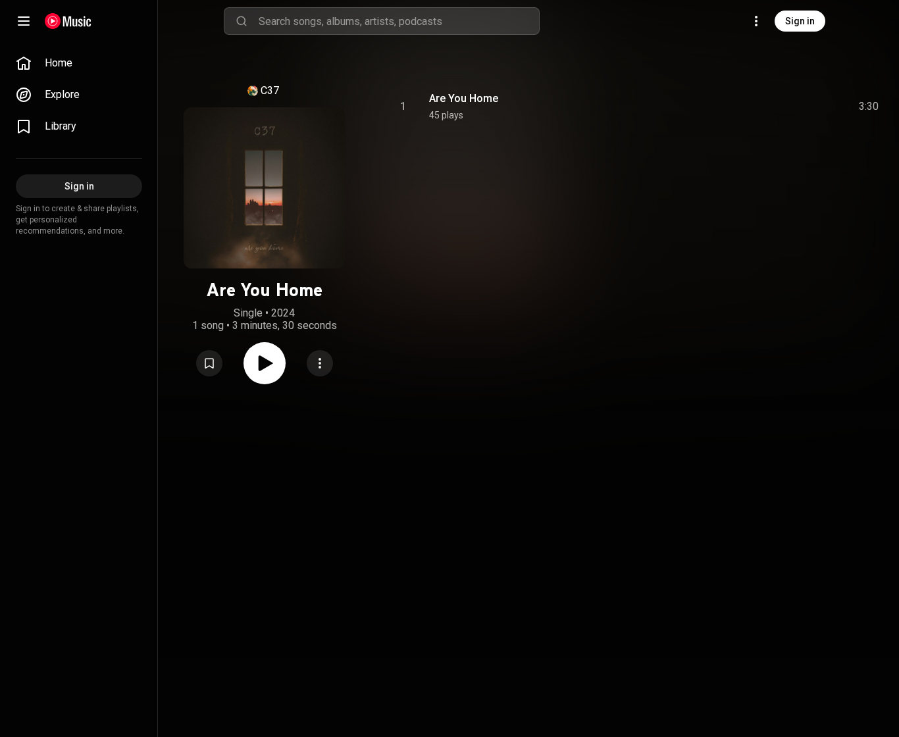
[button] (209, 363)
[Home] (68, 21)
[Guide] (24, 21)
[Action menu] (320, 363)
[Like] (769, 106)
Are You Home (463, 98)
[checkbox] (869, 106)
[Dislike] (794, 106)
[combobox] (399, 21)
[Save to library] (209, 363)
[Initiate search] (241, 21)
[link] (79, 63)
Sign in (800, 21)
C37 (270, 90)
